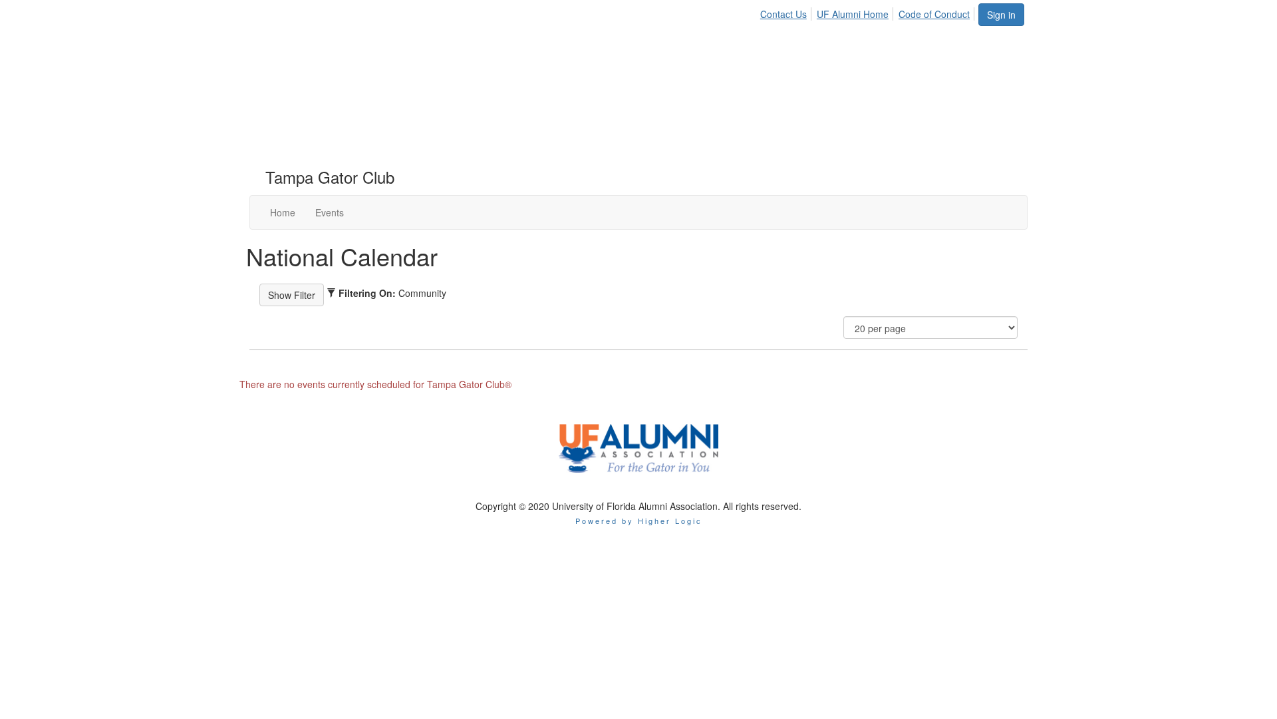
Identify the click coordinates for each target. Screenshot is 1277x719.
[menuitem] (787, 12)
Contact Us (783, 14)
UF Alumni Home (853, 14)
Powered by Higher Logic (638, 520)
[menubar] (868, 12)
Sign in (1001, 14)
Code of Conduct (934, 14)
